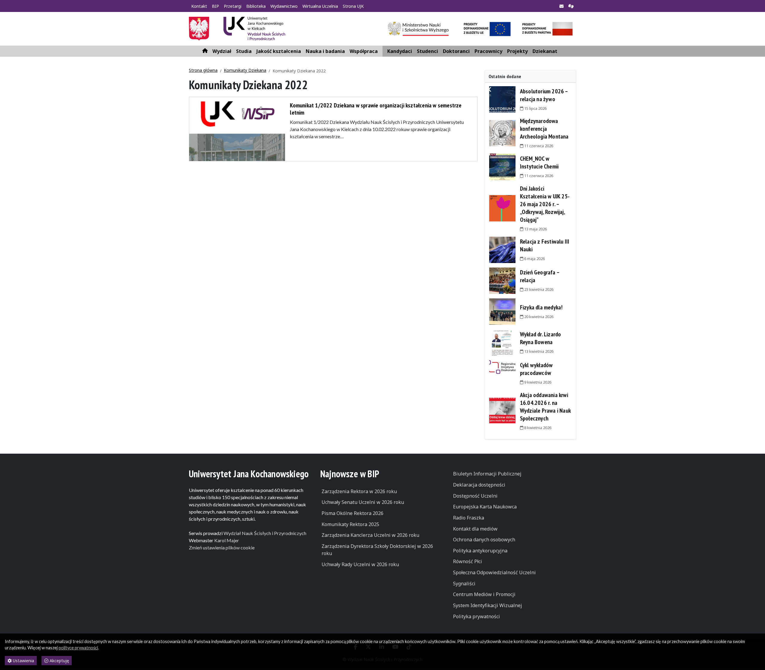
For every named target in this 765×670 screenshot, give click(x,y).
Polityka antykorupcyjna (480, 550)
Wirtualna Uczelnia (320, 6)
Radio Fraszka (468, 517)
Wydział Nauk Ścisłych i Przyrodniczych (265, 533)
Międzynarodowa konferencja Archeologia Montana (544, 128)
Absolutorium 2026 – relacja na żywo (544, 95)
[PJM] (571, 6)
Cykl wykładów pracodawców (536, 369)
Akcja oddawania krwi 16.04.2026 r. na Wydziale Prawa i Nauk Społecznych (545, 406)
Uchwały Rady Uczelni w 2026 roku (360, 564)
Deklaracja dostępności (479, 484)
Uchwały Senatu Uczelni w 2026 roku (363, 502)
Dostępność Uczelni (475, 496)
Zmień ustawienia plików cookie (222, 547)
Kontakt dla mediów (475, 528)
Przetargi (232, 6)
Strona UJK (353, 6)
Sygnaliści (464, 583)
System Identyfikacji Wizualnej (487, 605)
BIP (215, 6)
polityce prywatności (78, 647)
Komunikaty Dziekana (245, 70)
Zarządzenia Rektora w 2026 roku (359, 491)
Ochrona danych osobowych (484, 539)
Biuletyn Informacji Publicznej (487, 473)
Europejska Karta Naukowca (485, 506)
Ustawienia (23, 660)
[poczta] (561, 6)
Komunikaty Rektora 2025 (350, 524)
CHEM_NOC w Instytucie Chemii (539, 162)
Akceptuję (58, 660)
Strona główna (203, 70)
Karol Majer (226, 540)
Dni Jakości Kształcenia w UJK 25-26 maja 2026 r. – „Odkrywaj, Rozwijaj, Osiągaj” (545, 204)
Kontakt (199, 6)
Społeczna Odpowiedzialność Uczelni (494, 572)
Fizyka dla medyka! (541, 307)
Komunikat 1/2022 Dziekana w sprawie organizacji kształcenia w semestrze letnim (375, 108)
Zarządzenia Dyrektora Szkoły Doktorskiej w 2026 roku (377, 550)
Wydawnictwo (284, 6)
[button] (222, 51)
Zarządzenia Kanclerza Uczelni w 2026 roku (370, 535)
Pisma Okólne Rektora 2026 (352, 513)
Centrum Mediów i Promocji (484, 594)
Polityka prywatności (476, 616)
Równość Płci (467, 561)
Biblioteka (256, 6)
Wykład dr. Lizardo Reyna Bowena (540, 338)
